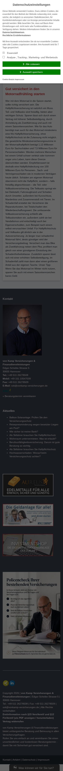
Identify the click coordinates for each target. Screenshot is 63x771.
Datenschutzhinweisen (13, 32)
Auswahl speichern (33, 72)
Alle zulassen (33, 64)
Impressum (19, 79)
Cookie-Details (8, 79)
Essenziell (12, 53)
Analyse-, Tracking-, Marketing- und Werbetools (32, 57)
